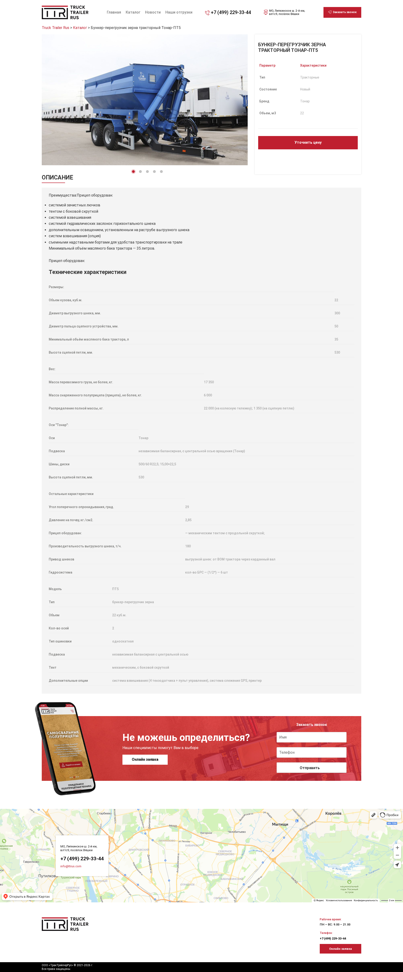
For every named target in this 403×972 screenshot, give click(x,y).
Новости (153, 12)
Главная (114, 12)
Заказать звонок (345, 12)
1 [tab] (133, 171)
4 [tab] (154, 171)
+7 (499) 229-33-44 (231, 12)
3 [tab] (147, 171)
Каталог (133, 12)
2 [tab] (140, 171)
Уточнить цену (308, 142)
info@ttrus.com (70, 866)
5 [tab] (161, 171)
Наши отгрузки (178, 12)
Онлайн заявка (145, 759)
